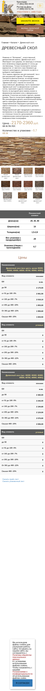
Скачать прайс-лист (10, 479)
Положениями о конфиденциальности (22, 673)
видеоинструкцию (33, 97)
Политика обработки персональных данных (22, 657)
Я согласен (22, 683)
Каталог (14, 43)
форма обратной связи (30, 29)
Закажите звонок (30, 21)
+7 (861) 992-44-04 (25, 3)
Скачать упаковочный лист (13, 481)
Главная (5, 43)
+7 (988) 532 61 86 (25, 8)
